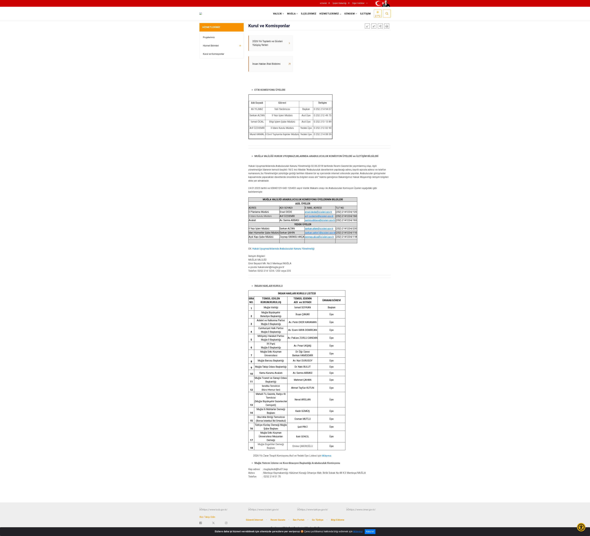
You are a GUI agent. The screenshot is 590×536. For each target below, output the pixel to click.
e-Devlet (323, 3)
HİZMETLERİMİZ (211, 27)
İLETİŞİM (365, 13)
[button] (380, 26)
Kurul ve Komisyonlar (213, 54)
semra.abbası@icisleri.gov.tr (320, 220)
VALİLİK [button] (277, 13)
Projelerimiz (209, 37)
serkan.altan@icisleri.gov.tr (319, 228)
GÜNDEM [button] (349, 13)
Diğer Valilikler (358, 3)
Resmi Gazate (278, 520)
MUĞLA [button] (291, 13)
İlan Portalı (298, 520)
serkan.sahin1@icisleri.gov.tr (320, 232)
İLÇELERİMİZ (308, 13)
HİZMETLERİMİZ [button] (329, 13)
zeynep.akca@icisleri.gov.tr (319, 236)
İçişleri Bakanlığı (339, 3)
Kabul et (370, 531)
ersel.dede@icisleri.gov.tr (318, 211)
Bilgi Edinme (337, 520)
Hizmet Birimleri (211, 45)
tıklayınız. (327, 455)
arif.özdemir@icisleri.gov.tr (319, 216)
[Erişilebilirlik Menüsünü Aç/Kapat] (581, 527)
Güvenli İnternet (254, 520)
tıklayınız (358, 531)
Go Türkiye (317, 520)
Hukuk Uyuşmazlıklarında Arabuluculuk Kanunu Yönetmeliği (283, 248)
